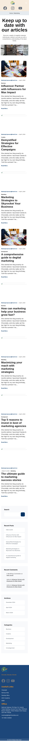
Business (3, 83)
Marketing (3, 194)
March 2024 (9, 612)
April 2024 (9, 607)
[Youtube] (20, 8)
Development (4, 251)
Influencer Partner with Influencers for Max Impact (13, 89)
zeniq (8, 579)
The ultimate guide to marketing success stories (13, 477)
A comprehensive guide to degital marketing (12, 257)
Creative (3, 137)
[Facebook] (5, 8)
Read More (4, 108)
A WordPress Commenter (14, 573)
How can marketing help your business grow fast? (13, 311)
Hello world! (9, 529)
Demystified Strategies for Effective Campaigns (13, 542)
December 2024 (10, 602)
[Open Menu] (26, 3)
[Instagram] (13, 8)
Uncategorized (10, 648)
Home (11, 13)
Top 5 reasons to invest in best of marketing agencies (13, 423)
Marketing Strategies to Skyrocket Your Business (13, 549)
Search (6, 509)
